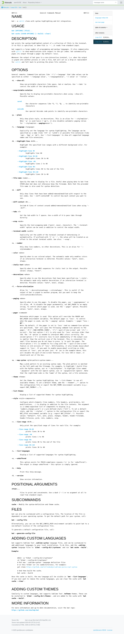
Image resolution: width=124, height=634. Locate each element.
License (109, 630)
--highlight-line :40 (26, 161)
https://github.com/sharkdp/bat (25, 610)
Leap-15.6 (14, 7)
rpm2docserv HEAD (99, 630)
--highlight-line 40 (26, 151)
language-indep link (101, 18)
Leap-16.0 (98, 37)
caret (19, 101)
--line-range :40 (24, 434)
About (25, 2)
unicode (20, 109)
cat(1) (21, 21)
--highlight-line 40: (26, 167)
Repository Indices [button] (34, 2)
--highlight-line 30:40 (27, 156)
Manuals (6, 7)
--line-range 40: (24, 440)
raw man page (99, 22)
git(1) (19, 51)
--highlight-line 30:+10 (27, 172)
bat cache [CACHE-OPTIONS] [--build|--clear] (31, 34)
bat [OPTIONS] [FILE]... (22, 31)
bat (20, 7)
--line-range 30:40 (25, 429)
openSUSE (17, 2)
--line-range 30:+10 (26, 445)
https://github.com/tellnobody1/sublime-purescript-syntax (51, 567)
